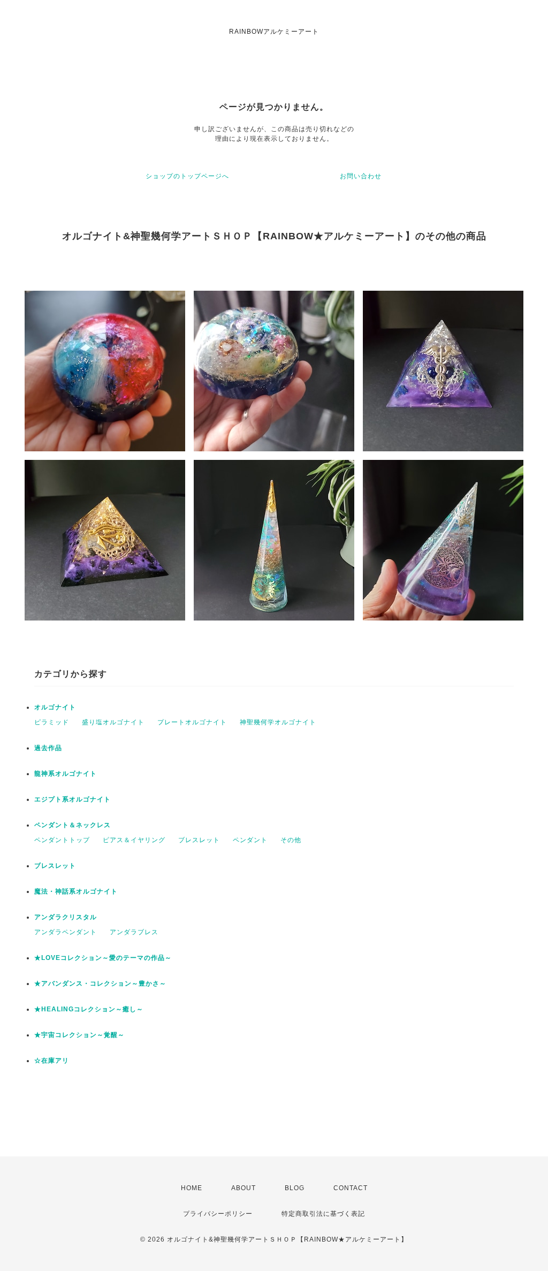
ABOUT (243, 1188)
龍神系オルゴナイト (65, 773)
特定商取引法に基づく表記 (323, 1213)
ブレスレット (199, 840)
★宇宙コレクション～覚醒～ (79, 1035)
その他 (290, 840)
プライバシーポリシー (218, 1213)
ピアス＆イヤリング (134, 840)
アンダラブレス (134, 932)
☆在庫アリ (51, 1060)
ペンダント (250, 840)
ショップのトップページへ (187, 176)
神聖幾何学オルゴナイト (278, 722)
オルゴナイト (55, 707)
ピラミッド (51, 722)
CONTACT (350, 1188)
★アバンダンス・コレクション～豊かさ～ (100, 983)
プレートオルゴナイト (192, 722)
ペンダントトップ (62, 840)
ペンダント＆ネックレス (72, 825)
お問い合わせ (361, 176)
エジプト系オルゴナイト (72, 799)
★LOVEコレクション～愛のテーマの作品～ (103, 958)
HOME (191, 1188)
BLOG (295, 1188)
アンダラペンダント (65, 932)
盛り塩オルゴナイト (113, 722)
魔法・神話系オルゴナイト (76, 891)
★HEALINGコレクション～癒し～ (88, 1009)
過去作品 (48, 748)
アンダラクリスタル (65, 917)
